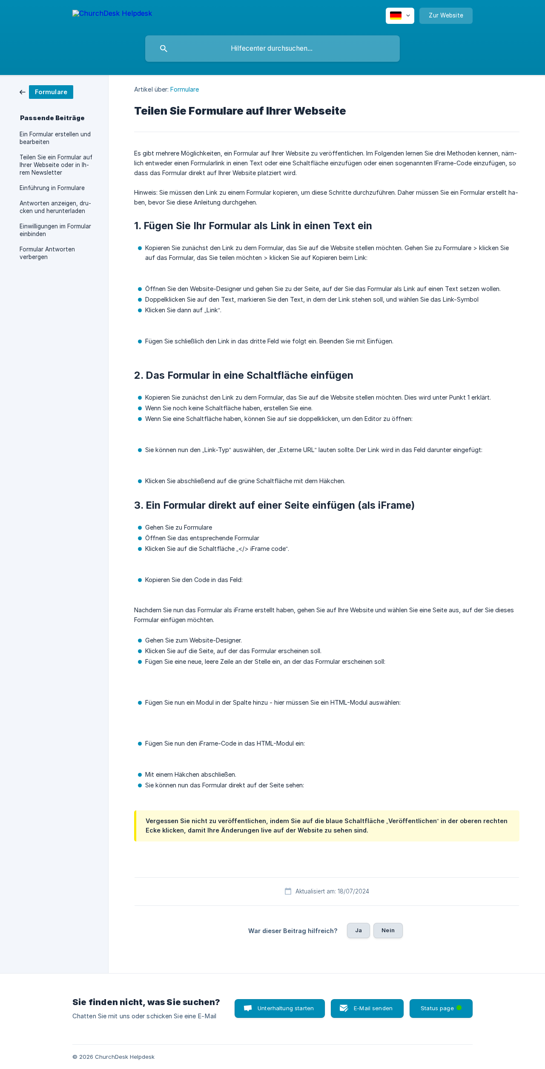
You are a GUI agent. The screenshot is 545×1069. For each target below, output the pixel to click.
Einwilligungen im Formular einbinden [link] (55, 230)
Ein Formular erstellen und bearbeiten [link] (55, 138)
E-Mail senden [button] (373, 1008)
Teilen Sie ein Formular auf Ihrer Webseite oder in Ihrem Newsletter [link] (56, 165)
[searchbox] (272, 48)
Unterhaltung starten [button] (286, 1008)
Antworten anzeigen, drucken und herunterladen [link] (55, 207)
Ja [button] (358, 930)
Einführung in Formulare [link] (52, 187)
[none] (112, 15)
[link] (46, 91)
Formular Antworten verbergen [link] (47, 253)
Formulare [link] (184, 89)
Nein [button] (388, 930)
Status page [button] (443, 1005)
